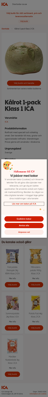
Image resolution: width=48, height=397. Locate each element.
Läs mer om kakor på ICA (24, 203)
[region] (24, 198)
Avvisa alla (24, 225)
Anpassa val (24, 232)
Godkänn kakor (24, 219)
